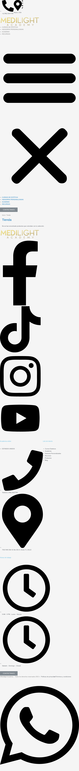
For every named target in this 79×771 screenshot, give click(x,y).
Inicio (3, 215)
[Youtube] (22, 5)
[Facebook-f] (20, 305)
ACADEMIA (5, 32)
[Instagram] (22, 3)
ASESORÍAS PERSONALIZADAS (12, 29)
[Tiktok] (22, 8)
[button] (39, 116)
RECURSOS (6, 34)
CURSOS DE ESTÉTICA (10, 27)
